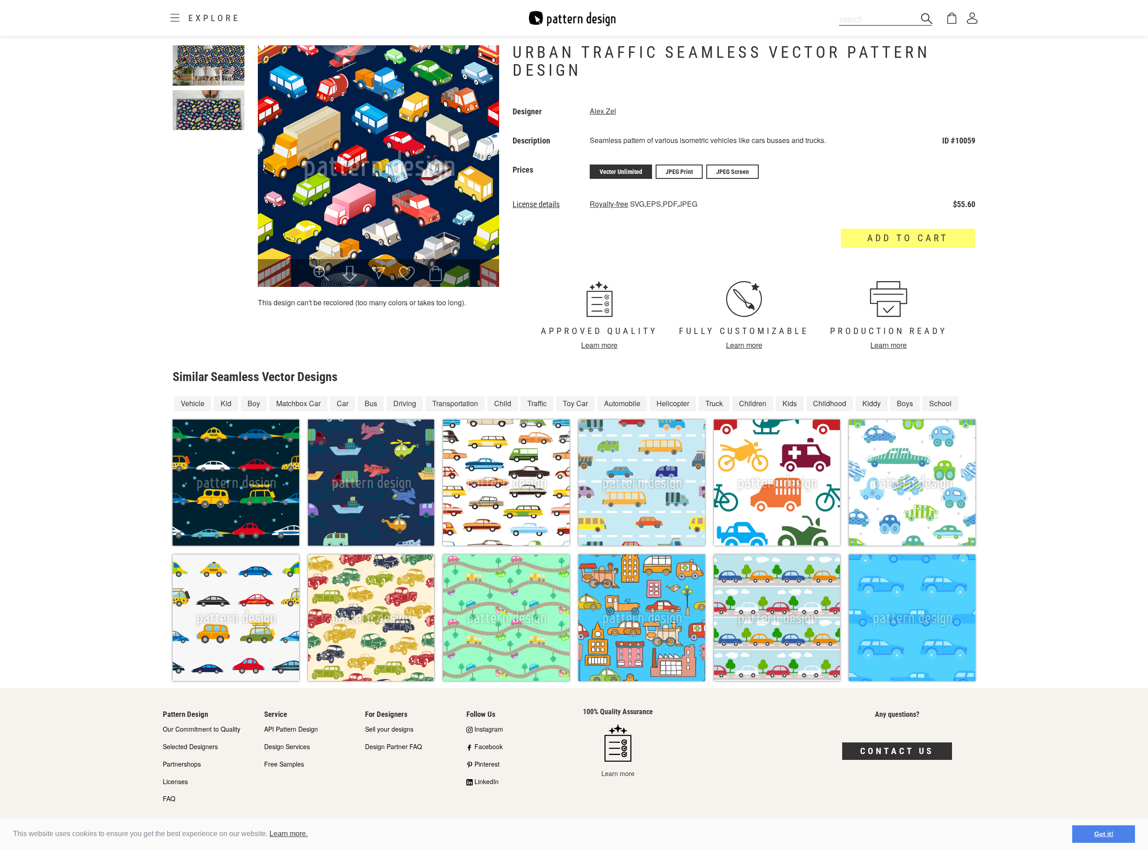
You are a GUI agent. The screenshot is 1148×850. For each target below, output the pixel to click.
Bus (371, 403)
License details (536, 204)
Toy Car (575, 403)
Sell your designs (389, 728)
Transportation (455, 403)
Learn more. (289, 833)
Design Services (287, 746)
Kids (790, 403)
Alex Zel (603, 111)
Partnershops (182, 763)
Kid (226, 403)
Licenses (175, 781)
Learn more (599, 345)
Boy (254, 403)
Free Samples (284, 763)
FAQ (169, 798)
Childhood (829, 403)
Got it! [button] (1103, 833)
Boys (905, 403)
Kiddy (871, 403)
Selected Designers (190, 746)
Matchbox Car (298, 403)
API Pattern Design (291, 728)
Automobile (622, 403)
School (940, 403)
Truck (714, 403)
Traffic (537, 403)
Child (502, 403)
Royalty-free (609, 204)
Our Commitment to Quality (201, 728)
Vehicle (192, 403)
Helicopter (673, 403)
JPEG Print (679, 171)
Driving (404, 403)
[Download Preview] (349, 274)
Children (752, 403)
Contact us (897, 751)
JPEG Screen (732, 171)
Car (342, 403)
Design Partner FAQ (393, 746)
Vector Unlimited (621, 171)
